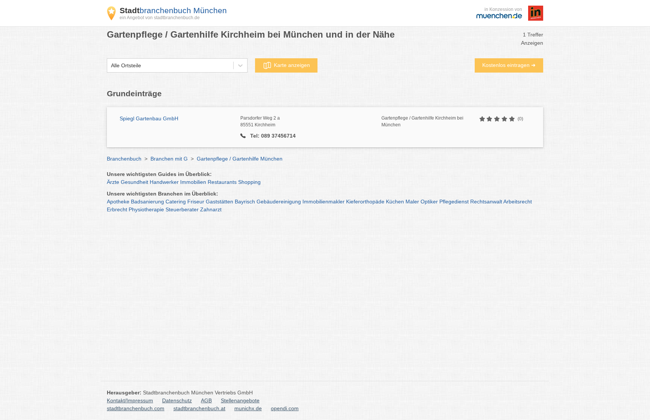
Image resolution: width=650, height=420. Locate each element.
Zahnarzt (211, 209)
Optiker (429, 202)
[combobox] (111, 66)
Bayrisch (245, 202)
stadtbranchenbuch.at (199, 408)
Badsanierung (147, 202)
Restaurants (222, 182)
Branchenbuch (124, 159)
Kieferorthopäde (365, 202)
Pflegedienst (454, 202)
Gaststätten (219, 202)
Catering (176, 202)
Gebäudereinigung (279, 202)
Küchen (395, 202)
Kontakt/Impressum (130, 400)
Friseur (195, 202)
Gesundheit (134, 182)
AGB (206, 400)
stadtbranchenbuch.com (135, 408)
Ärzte (113, 182)
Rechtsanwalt (486, 202)
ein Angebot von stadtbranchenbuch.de (160, 17)
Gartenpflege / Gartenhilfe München (239, 159)
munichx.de (248, 408)
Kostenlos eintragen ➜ (509, 65)
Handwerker (164, 182)
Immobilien (193, 182)
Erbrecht (117, 209)
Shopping (249, 182)
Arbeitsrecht (517, 202)
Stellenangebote (240, 400)
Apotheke (118, 202)
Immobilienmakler (323, 202)
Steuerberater (182, 209)
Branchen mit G (169, 159)
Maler (412, 202)
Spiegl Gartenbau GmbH (149, 118)
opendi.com (285, 408)
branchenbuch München (173, 10)
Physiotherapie (146, 209)
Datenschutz (177, 400)
